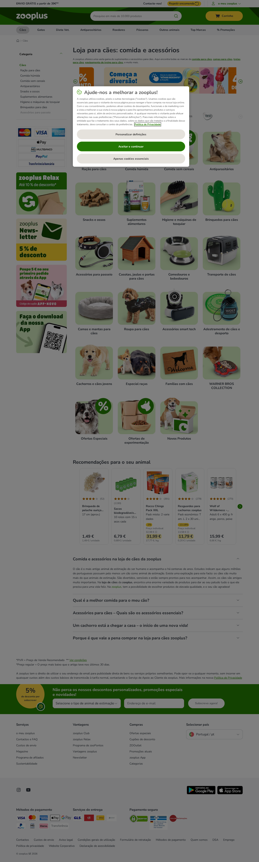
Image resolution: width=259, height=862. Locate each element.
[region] (131, 126)
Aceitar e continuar (130, 146)
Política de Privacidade (148, 124)
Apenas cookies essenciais (131, 159)
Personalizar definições (131, 134)
